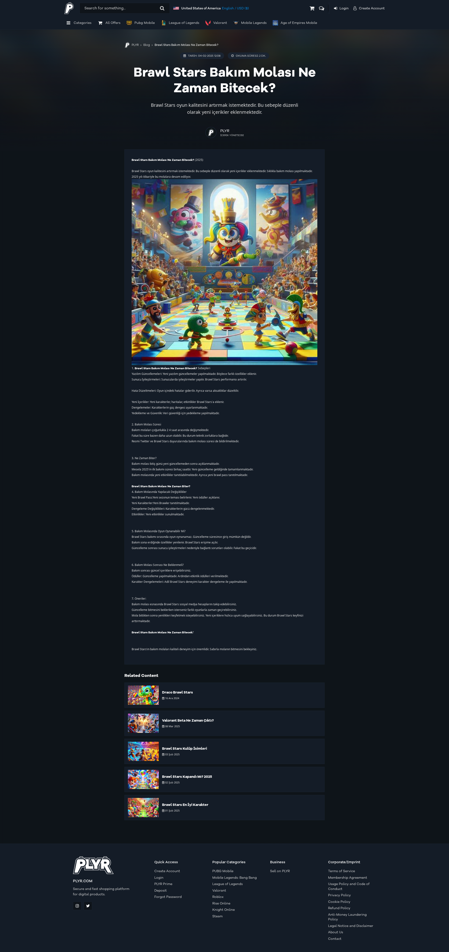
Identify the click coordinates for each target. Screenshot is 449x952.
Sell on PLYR (280, 871)
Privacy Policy (339, 895)
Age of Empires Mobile (299, 23)
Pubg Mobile (144, 23)
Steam (217, 916)
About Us (335, 932)
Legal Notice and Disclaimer (350, 926)
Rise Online (221, 903)
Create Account (167, 871)
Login (158, 877)
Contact (334, 939)
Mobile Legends (254, 23)
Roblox (218, 897)
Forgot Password (168, 897)
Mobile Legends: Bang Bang (234, 877)
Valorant (220, 23)
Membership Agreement (347, 877)
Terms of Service (341, 871)
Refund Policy (339, 908)
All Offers (112, 23)
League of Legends (184, 23)
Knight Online (223, 910)
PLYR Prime (163, 884)
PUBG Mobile (222, 871)
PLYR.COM (82, 881)
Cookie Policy (339, 902)
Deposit (160, 890)
